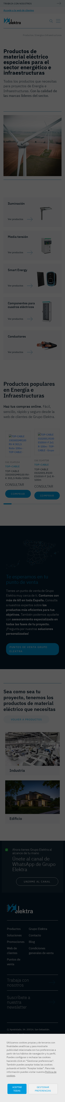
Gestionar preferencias (43, 1089)
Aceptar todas (17, 1089)
